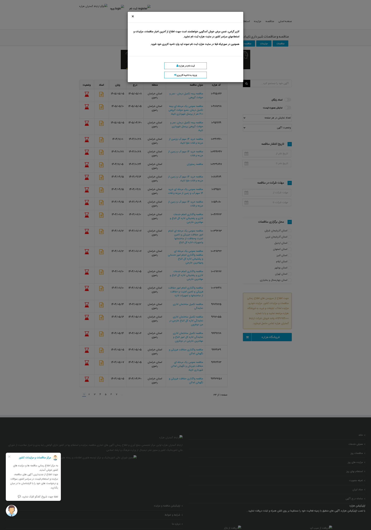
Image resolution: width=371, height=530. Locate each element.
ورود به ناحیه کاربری (186, 74)
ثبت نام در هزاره (186, 65)
